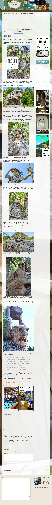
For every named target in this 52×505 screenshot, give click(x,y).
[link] (1, 9)
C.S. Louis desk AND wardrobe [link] (17, 379)
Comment (6, 453)
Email (5, 465)
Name (5, 462)
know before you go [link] (26, 83)
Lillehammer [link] (22, 369)
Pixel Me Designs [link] (36, 504)
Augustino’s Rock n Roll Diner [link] (9, 382)
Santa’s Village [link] (22, 381)
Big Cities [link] (15, 33)
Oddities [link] (21, 33)
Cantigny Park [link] (14, 381)
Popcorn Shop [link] (6, 379)
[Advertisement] (18, 20)
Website (5, 467)
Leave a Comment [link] (9, 429)
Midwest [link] (18, 33)
